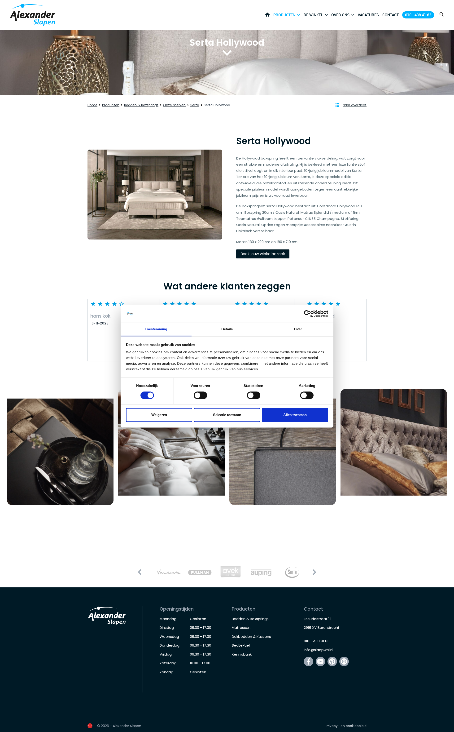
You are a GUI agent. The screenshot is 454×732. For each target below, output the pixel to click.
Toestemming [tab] (156, 329)
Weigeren (159, 415)
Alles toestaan (295, 415)
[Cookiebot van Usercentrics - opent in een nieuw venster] (307, 313)
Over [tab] (298, 329)
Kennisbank (242, 654)
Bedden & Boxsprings (141, 105)
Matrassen (241, 627)
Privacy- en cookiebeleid (346, 725)
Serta (194, 105)
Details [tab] (227, 329)
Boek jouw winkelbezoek (262, 254)
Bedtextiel (241, 645)
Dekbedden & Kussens (251, 636)
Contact (390, 15)
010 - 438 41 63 (418, 15)
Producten (284, 15)
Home (267, 14)
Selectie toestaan (227, 415)
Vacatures (368, 15)
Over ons (340, 15)
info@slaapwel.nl (318, 649)
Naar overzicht (355, 105)
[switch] (200, 395)
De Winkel (313, 15)
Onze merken (174, 105)
